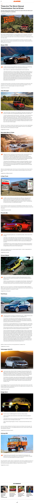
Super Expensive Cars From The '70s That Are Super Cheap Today (12, 495)
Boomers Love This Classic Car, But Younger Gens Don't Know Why (21, 495)
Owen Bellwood (4, 13)
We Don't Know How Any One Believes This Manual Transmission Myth (4, 495)
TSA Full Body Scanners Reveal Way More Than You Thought (29, 495)
